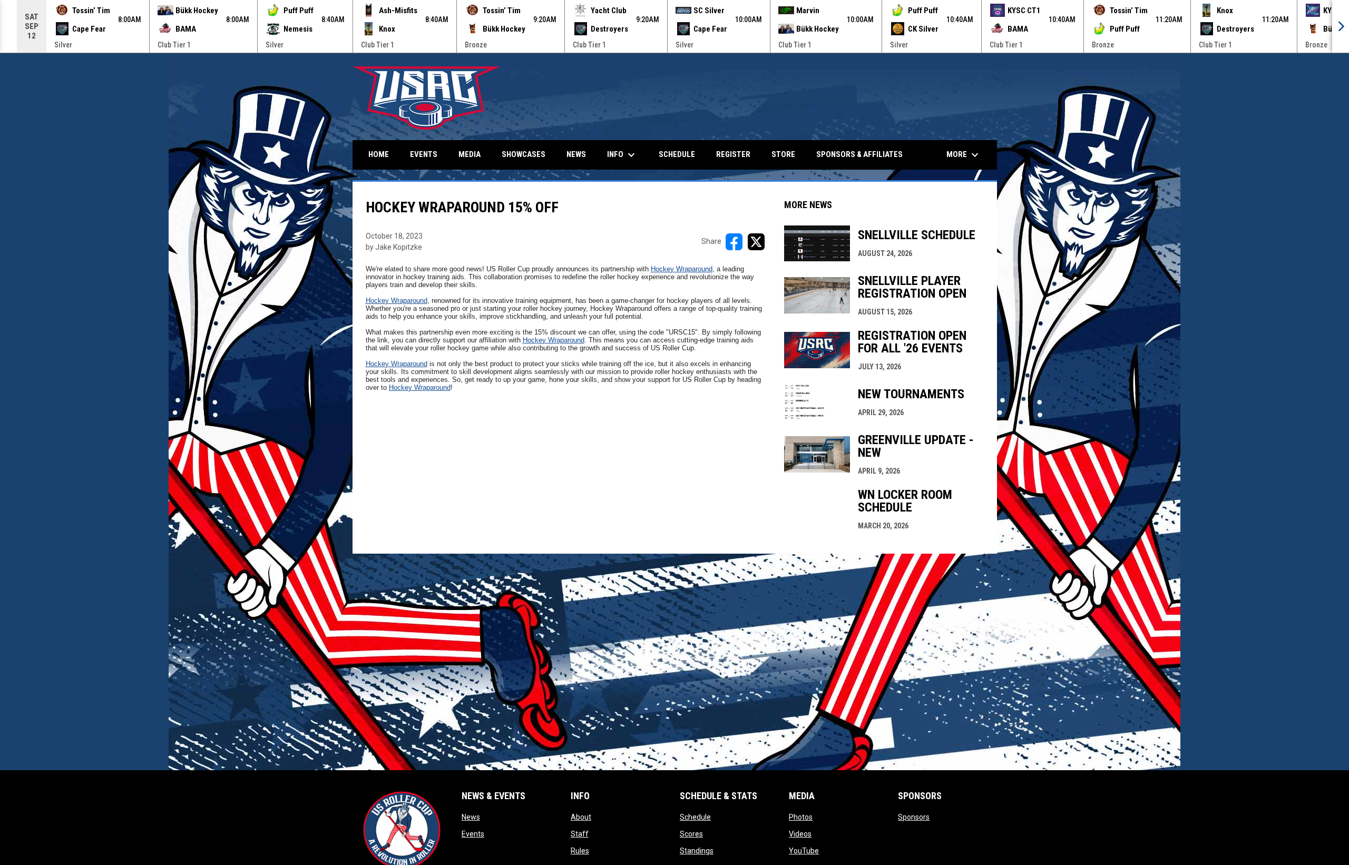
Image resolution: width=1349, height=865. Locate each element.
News (471, 817)
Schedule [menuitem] (677, 154)
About (581, 817)
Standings (696, 851)
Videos (800, 834)
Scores (691, 834)
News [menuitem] (576, 154)
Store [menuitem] (783, 154)
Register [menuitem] (733, 154)
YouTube (804, 851)
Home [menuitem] (378, 154)
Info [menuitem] (622, 155)
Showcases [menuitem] (523, 154)
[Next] (1340, 26)
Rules (580, 851)
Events (473, 834)
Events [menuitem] (423, 154)
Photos (801, 817)
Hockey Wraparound (681, 269)
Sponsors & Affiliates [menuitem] (859, 154)
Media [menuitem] (469, 154)
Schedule (695, 817)
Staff (580, 834)
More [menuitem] (963, 155)
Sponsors (914, 817)
